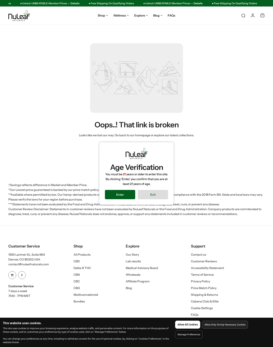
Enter (120, 194)
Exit (153, 194)
